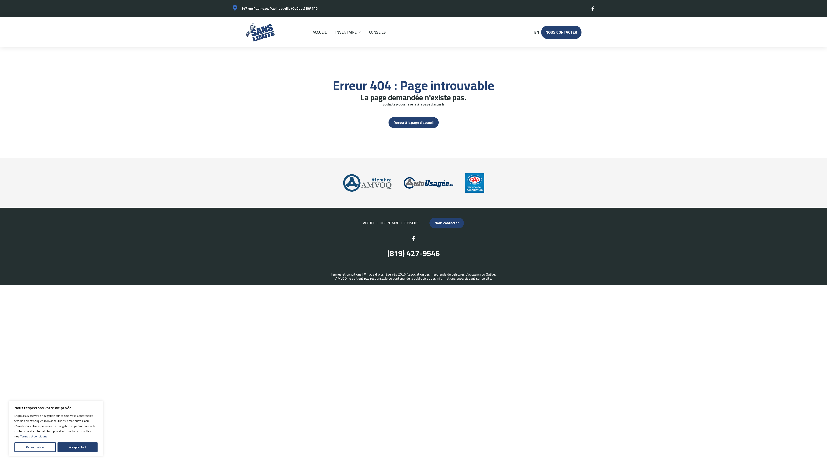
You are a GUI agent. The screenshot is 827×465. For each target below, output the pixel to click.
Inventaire (346, 32)
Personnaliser (35, 447)
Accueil (320, 32)
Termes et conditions (33, 436)
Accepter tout (77, 447)
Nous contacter (561, 32)
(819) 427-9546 (413, 253)
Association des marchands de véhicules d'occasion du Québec (451, 274)
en (536, 32)
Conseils (377, 32)
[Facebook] (592, 8)
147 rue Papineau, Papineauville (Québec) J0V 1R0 (279, 8)
